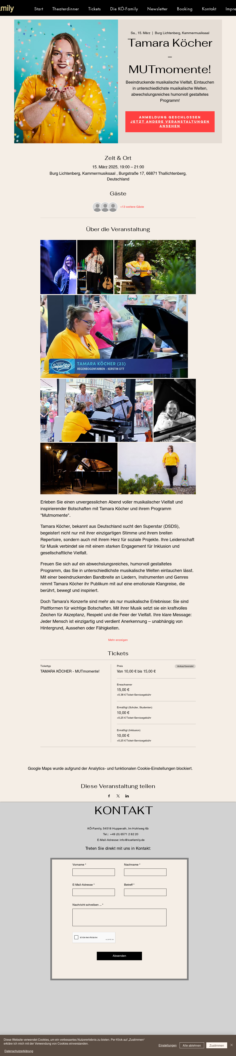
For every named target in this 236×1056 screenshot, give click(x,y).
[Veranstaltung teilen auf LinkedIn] (127, 795)
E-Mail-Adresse (82, 884)
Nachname (131, 864)
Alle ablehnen (192, 1045)
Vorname (78, 864)
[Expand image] (58, 267)
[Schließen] (231, 1045)
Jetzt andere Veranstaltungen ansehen (170, 124)
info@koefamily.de (132, 840)
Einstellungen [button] (168, 1045)
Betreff (128, 884)
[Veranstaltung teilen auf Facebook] (109, 795)
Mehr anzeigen (118, 640)
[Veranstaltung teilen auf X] (118, 795)
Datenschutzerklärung (18, 1051)
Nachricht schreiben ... (86, 904)
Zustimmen (216, 1045)
